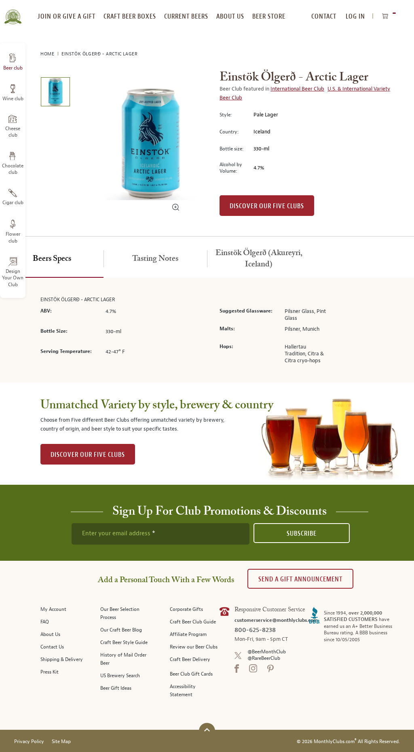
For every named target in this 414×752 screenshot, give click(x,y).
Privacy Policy (29, 742)
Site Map (61, 742)
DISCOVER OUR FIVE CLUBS (88, 454)
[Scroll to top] (207, 730)
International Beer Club (297, 89)
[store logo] (12, 12)
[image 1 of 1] (55, 93)
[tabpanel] (207, 330)
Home (48, 54)
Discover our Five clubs (267, 206)
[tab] (52, 259)
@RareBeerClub (263, 658)
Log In (355, 16)
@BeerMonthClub (266, 652)
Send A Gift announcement (300, 579)
